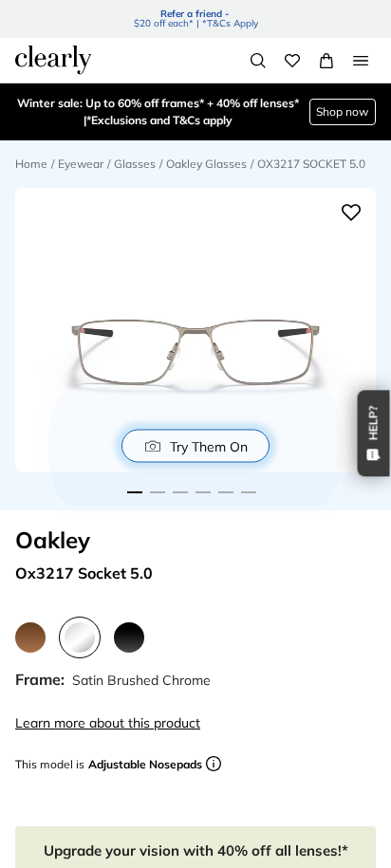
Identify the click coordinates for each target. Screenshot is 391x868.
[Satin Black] (129, 637)
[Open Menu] (360, 61)
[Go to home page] (53, 60)
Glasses (135, 164)
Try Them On (209, 445)
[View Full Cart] (326, 61)
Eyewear (80, 164)
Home (31, 164)
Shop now (342, 111)
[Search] (258, 61)
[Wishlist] (292, 61)
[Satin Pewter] (30, 637)
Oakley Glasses (206, 164)
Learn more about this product (107, 722)
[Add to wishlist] (351, 212)
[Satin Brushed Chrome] (80, 637)
